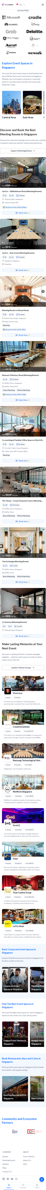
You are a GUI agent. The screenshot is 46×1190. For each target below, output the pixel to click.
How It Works (29, 1156)
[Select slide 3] (7, 180)
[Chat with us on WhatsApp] (41, 1179)
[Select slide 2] (5, 180)
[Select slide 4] (9, 180)
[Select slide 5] (12, 180)
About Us (27, 1160)
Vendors (5, 1164)
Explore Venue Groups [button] (21, 667)
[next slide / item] (43, 172)
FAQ (25, 1164)
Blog (4, 1168)
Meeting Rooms (8, 1160)
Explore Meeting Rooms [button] (21, 151)
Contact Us (7, 1171)
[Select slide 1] (2, 180)
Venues (5, 1156)
